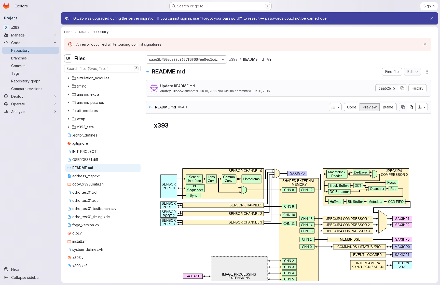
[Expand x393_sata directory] (68, 127)
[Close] (432, 18)
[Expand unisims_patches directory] (68, 103)
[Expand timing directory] (68, 86)
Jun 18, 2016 (208, 91)
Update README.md (177, 86)
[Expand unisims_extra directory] (68, 94)
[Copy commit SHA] (402, 88)
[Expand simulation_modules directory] (68, 78)
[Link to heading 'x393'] (172, 125)
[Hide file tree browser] (68, 58)
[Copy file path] (269, 59)
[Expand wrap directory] (68, 119)
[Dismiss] (425, 44)
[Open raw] (411, 107)
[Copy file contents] (403, 107)
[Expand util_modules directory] (68, 111)
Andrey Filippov (172, 91)
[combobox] (102, 68)
